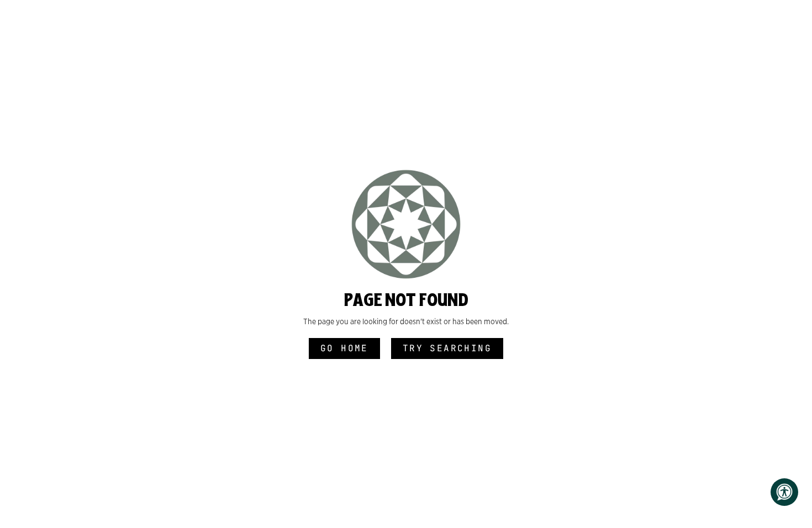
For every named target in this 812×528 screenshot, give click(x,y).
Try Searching (447, 348)
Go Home (344, 348)
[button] (784, 492)
